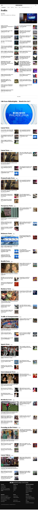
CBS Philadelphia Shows (25, 7)
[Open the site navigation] (7, 5)
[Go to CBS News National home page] (19, 5)
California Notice (16, 497)
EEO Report (3, 501)
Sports (16, 7)
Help (26, 500)
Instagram (14, 488)
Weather (12, 7)
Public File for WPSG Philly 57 (5, 497)
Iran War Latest (3, 487)
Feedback (27, 501)
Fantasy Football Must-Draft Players (5, 490)
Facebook (15, 487)
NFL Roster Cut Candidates (5, 488)
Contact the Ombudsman (30, 502)
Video (20, 7)
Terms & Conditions (29, 491)
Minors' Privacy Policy (16, 501)
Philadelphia (3, 7)
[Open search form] (35, 5)
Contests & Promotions (29, 488)
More (11, 150)
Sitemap (27, 492)
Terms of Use (15, 500)
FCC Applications (4, 500)
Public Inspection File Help (5, 498)
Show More (18, 96)
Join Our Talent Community (30, 498)
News (9, 7)
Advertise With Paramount (30, 497)
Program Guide (28, 487)
